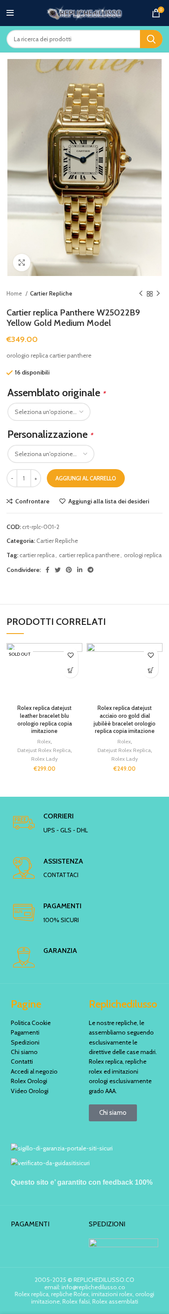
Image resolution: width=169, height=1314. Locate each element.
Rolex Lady (44, 759)
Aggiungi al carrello (85, 478)
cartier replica (37, 555)
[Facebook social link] (47, 569)
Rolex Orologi (29, 1081)
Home (14, 293)
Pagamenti (25, 1032)
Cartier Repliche (51, 293)
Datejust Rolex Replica (44, 750)
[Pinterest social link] (69, 569)
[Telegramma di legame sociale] (90, 569)
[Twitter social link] (57, 569)
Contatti (22, 1061)
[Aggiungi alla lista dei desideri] (70, 655)
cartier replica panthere (89, 555)
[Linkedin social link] (80, 569)
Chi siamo (24, 1052)
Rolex (44, 741)
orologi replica (143, 555)
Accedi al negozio (34, 1071)
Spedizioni (25, 1042)
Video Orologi (30, 1091)
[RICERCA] (151, 39)
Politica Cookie (31, 1023)
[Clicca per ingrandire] (21, 262)
